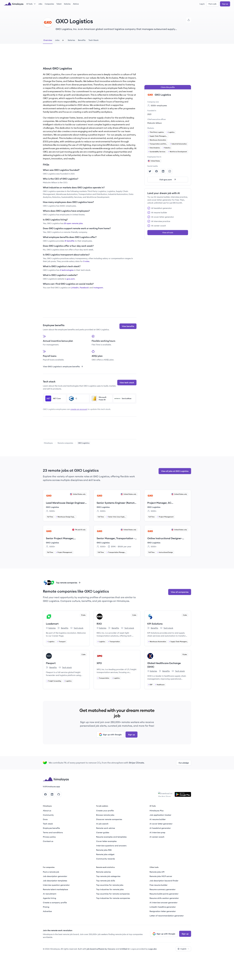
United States (155, 161)
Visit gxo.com (165, 179)
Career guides (102, 832)
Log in (202, 4)
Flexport (51, 663)
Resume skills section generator (164, 898)
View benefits (128, 326)
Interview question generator (56, 885)
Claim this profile (168, 87)
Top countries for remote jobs (109, 885)
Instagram (98, 287)
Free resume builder (158, 885)
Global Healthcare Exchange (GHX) (164, 665)
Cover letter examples (106, 841)
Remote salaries (103, 872)
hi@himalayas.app (51, 786)
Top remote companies (66, 582)
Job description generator (55, 876)
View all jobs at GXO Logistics (175, 471)
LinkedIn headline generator (163, 907)
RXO (99, 623)
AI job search (102, 823)
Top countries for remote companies (113, 894)
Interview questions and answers (111, 845)
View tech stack (127, 382)
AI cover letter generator (161, 823)
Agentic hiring (49, 898)
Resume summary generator (163, 889)
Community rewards (105, 859)
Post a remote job (51, 872)
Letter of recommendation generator (167, 915)
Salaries (67, 4)
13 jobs (83, 615)
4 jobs (185, 615)
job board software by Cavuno (101, 949)
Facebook (84, 287)
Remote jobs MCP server (161, 876)
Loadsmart (52, 623)
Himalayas (48, 443)
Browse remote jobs (105, 815)
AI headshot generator (160, 828)
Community (48, 815)
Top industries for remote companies (113, 898)
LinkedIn (75, 287)
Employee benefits (51, 828)
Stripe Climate (136, 762)
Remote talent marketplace (55, 889)
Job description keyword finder (164, 880)
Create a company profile (55, 902)
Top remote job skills (105, 880)
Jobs (40, 4)
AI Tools (29, 4)
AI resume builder (158, 819)
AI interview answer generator (163, 902)
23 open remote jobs (73, 223)
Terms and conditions (53, 832)
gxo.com (71, 279)
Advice (76, 4)
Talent (59, 4)
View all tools (167, 232)
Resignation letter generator (163, 911)
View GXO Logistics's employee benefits (61, 366)
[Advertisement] (89, 57)
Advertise (47, 911)
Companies (49, 4)
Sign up (225, 4)
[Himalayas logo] (13, 3)
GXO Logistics (52, 507)
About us (47, 810)
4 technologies (67, 270)
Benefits (63, 628)
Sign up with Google (112, 734)
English (183, 949)
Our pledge (184, 763)
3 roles (86, 261)
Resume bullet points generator (164, 894)
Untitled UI (125, 949)
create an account (78, 409)
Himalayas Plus (157, 810)
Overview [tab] (47, 40)
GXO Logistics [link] (83, 443)
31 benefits (69, 241)
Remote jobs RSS (104, 850)
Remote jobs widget (105, 854)
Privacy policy (49, 837)
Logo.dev (152, 949)
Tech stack (76, 628)
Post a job (212, 4)
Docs (45, 819)
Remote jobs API (157, 872)
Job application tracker (160, 815)
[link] (48, 443)
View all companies (180, 592)
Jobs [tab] (59, 40)
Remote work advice (105, 828)
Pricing (46, 907)
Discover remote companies (109, 819)
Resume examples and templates (111, 837)
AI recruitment (49, 894)
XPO (99, 663)
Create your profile (105, 810)
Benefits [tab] (82, 40)
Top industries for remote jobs (110, 889)
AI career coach (157, 837)
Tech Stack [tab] (93, 40)
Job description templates (55, 880)
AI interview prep (157, 832)
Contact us (48, 841)
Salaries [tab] (71, 40)
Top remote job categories (108, 876)
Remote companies (65, 443)
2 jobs (134, 615)
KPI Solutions (155, 623)
